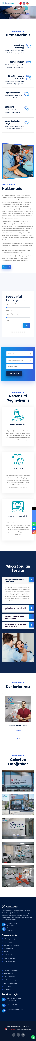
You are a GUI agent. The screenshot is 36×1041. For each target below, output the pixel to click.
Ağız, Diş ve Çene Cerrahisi (11, 945)
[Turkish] (20, 3)
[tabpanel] (18, 715)
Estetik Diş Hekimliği (9, 939)
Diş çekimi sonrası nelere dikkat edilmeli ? (14, 617)
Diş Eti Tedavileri (8, 955)
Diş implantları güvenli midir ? (16, 609)
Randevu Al (6, 267)
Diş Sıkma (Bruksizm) (10, 980)
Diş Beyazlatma (8, 948)
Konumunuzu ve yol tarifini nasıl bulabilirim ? (15, 626)
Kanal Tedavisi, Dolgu (10, 961)
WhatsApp (14, 373)
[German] (27, 3)
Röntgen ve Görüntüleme (11, 970)
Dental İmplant (8, 942)
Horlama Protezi (8, 973)
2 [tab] (19, 738)
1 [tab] (17, 738)
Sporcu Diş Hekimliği (9, 976)
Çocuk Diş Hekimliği (9, 958)
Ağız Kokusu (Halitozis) (10, 983)
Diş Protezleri (7, 986)
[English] (24, 3)
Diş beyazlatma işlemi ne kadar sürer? (14, 580)
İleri (27, 325)
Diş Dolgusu (7, 989)
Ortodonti (6, 952)
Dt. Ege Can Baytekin (18, 725)
